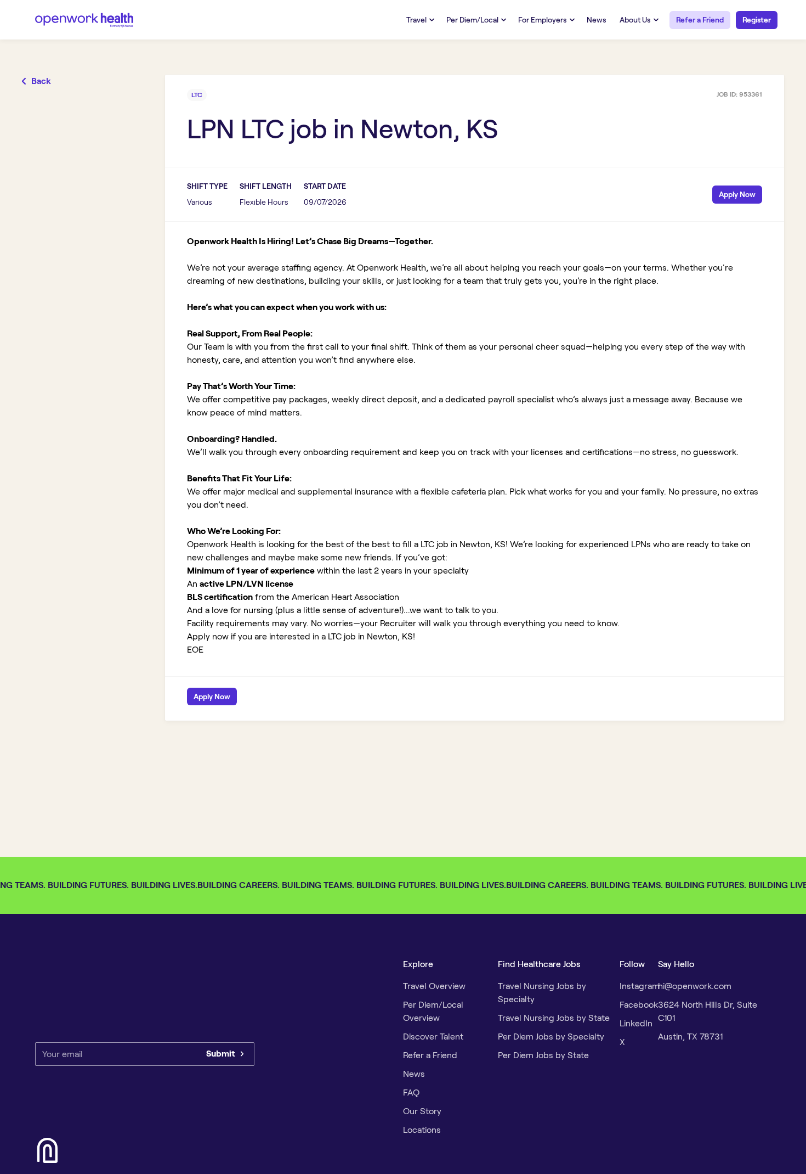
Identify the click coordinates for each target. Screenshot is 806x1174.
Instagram (640, 986)
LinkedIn (636, 1023)
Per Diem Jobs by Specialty (551, 1036)
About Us (635, 19)
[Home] (84, 19)
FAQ (411, 1092)
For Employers (542, 19)
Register (756, 19)
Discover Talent (433, 1036)
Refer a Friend (700, 19)
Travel (416, 19)
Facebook (639, 1004)
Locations (422, 1129)
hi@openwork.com (694, 986)
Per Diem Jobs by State (543, 1055)
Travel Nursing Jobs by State (554, 1018)
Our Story (422, 1111)
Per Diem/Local (472, 19)
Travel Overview (434, 986)
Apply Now (737, 194)
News (596, 19)
